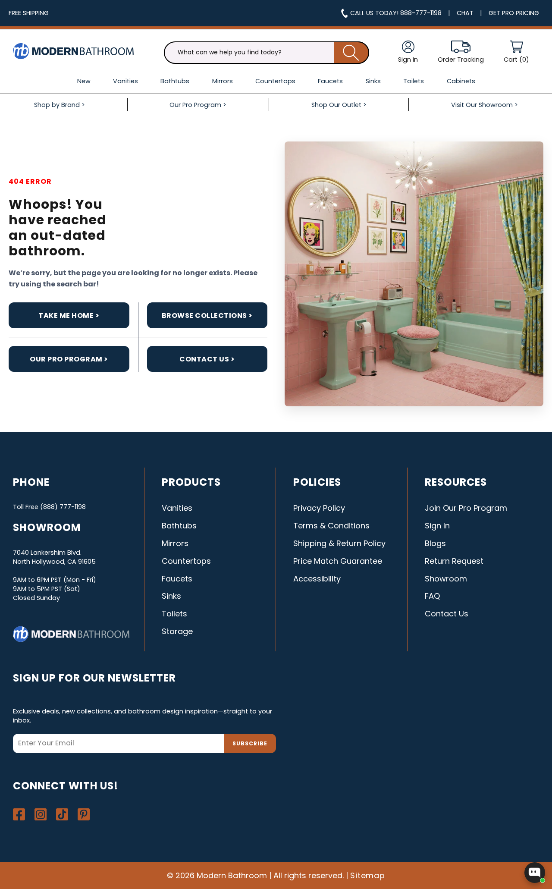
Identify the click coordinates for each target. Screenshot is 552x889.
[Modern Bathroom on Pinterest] (84, 814)
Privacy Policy (319, 508)
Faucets (177, 578)
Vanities (177, 508)
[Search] (351, 52)
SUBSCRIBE (249, 743)
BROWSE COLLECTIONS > (207, 315)
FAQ (432, 596)
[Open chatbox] (534, 872)
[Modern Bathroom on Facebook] (19, 814)
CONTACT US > (207, 359)
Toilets (174, 613)
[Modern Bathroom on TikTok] (62, 814)
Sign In (437, 525)
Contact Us (446, 613)
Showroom (446, 578)
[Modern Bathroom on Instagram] (40, 814)
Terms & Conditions (331, 525)
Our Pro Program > (69, 359)
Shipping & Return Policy (339, 543)
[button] (516, 52)
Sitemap (368, 875)
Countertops (186, 561)
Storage (177, 631)
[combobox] (266, 52)
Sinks (171, 596)
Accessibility (317, 578)
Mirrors (175, 543)
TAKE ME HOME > (68, 315)
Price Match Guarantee (337, 561)
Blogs (435, 543)
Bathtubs (179, 525)
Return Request (454, 561)
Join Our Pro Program (466, 508)
